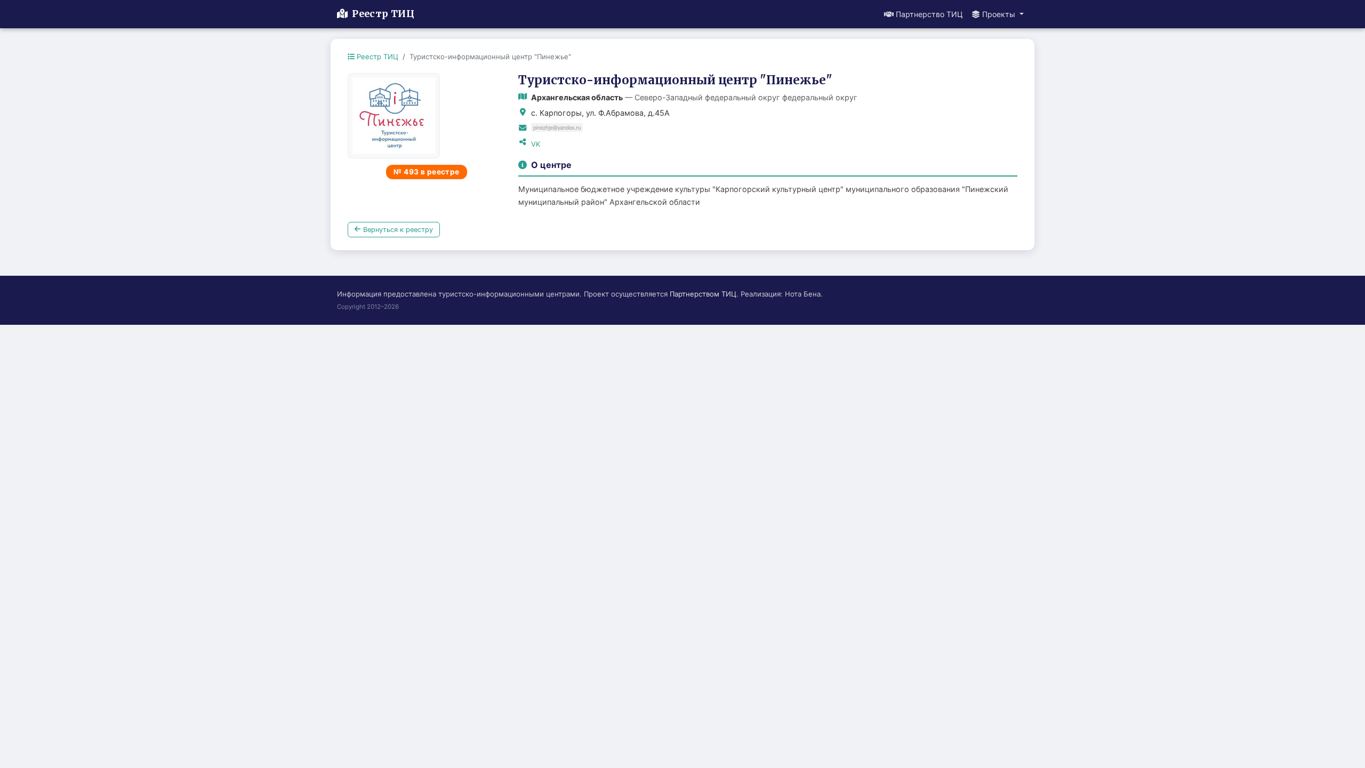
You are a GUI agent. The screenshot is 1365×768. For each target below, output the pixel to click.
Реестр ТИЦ (383, 14)
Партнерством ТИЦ (703, 294)
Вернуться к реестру (398, 230)
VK (536, 144)
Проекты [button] (999, 14)
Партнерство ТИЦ (929, 14)
